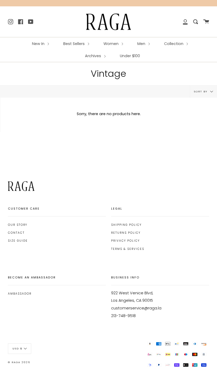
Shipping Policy (126, 225)
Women (111, 43)
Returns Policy (126, 233)
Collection (174, 43)
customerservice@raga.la (136, 308)
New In (39, 43)
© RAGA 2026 (19, 362)
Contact (16, 233)
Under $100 (130, 55)
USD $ (17, 348)
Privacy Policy (125, 241)
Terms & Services (127, 249)
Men (141, 43)
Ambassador (19, 294)
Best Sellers (74, 43)
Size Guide (18, 241)
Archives (93, 55)
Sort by (201, 91)
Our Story (17, 225)
